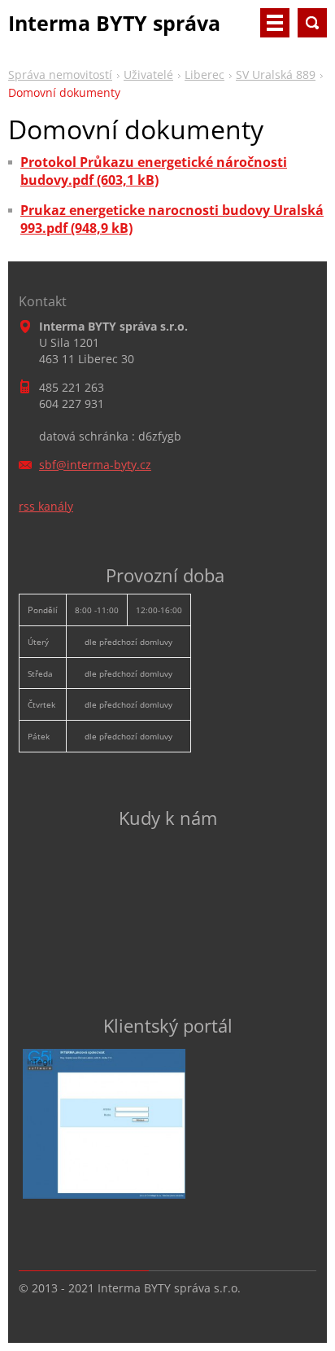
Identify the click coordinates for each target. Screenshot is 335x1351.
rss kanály (46, 506)
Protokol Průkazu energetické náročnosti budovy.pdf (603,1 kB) (153, 171)
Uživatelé (148, 74)
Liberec (204, 74)
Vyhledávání (312, 22)
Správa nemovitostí (60, 74)
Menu (274, 22)
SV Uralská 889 (275, 74)
